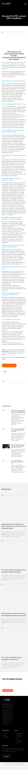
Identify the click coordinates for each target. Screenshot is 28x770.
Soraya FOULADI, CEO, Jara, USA (11, 319)
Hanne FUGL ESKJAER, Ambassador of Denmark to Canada (12, 179)
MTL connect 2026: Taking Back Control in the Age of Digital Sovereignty (18, 430)
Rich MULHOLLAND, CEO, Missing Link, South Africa (14, 267)
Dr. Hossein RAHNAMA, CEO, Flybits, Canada (14, 104)
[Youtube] (17, 766)
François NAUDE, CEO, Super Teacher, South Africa (14, 156)
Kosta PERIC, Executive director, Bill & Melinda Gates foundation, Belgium (12, 218)
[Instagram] (20, 766)
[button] (25, 4)
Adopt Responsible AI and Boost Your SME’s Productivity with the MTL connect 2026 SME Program (18, 411)
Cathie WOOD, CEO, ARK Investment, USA (13, 81)
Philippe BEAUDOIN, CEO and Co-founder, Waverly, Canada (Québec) (13, 246)
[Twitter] (14, 766)
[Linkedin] (8, 766)
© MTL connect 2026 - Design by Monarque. (14, 764)
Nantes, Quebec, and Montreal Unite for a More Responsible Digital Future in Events (18, 446)
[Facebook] (11, 766)
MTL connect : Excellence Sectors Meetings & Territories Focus (17, 462)
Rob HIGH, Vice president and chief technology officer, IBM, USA (11, 293)
